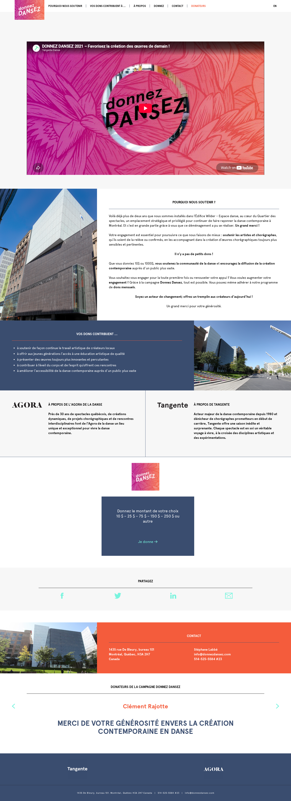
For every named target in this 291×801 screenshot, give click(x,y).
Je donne (145, 542)
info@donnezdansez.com (212, 654)
